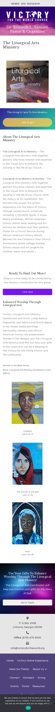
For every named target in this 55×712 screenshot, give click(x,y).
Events (14, 686)
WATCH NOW (33, 4)
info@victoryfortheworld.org (28, 648)
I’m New (15, 4)
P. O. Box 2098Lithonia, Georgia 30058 (27, 625)
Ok (28, 708)
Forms (25, 686)
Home (10, 660)
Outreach (28, 677)
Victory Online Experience (32, 660)
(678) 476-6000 (31, 637)
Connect (15, 677)
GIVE (24, 4)
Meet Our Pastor (19, 669)
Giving (41, 677)
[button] (46, 669)
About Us (38, 669)
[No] (51, 703)
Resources (39, 686)
